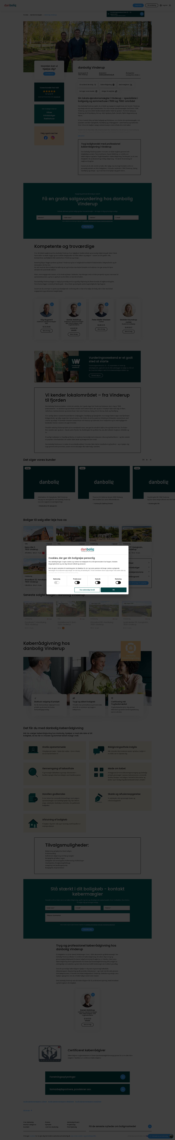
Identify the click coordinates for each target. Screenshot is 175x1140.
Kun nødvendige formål (87, 590)
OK (114, 590)
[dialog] (87, 570)
